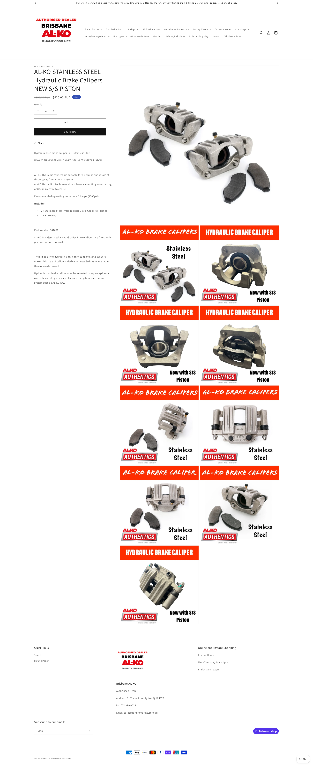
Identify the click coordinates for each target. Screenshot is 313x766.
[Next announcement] (277, 3)
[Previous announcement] (35, 3)
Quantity (38, 104)
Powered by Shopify (62, 758)
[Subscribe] (89, 731)
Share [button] (41, 143)
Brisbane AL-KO (47, 758)
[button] (93, 29)
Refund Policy (41, 660)
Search (37, 655)
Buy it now (70, 131)
